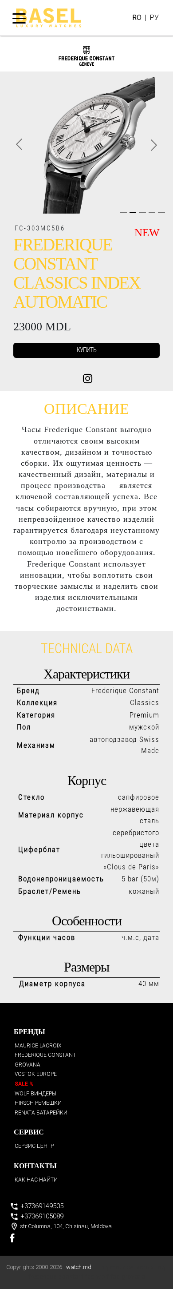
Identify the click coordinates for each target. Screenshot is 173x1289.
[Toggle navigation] (19, 18)
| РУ (145, 17)
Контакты (35, 1166)
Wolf (35, 1094)
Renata (41, 1113)
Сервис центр (34, 1146)
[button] (19, 144)
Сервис (29, 1132)
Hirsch (38, 1103)
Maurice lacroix (38, 1046)
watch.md (78, 1267)
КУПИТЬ (86, 350)
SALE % (24, 1084)
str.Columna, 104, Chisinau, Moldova (65, 1226)
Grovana (27, 1065)
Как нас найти (36, 1180)
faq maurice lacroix (126, 1267)
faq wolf (97, 1277)
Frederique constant (45, 1055)
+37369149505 (41, 1206)
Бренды (29, 1031)
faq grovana (127, 1277)
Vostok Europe (36, 1074)
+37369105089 (41, 1216)
